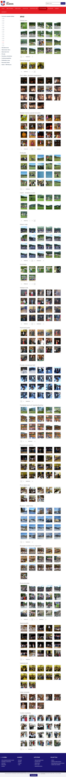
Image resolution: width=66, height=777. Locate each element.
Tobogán (19, 763)
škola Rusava (37, 763)
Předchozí (26, 71)
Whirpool (20, 760)
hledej (63, 3)
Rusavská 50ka (37, 761)
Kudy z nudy (37, 764)
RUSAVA (9, 3)
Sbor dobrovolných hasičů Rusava (57, 763)
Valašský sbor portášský (55, 764)
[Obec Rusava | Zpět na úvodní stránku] (3, 3)
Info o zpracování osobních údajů (7, 760)
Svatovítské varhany (38, 766)
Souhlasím (33, 775)
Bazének (19, 761)
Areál (19, 764)
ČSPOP (52, 760)
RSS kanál (3, 763)
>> (32, 56)
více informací (43, 773)
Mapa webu (3, 764)
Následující (28, 56)
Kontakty (3, 766)
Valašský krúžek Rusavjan (56, 761)
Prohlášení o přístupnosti (6, 761)
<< (21, 71)
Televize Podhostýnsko (39, 760)
